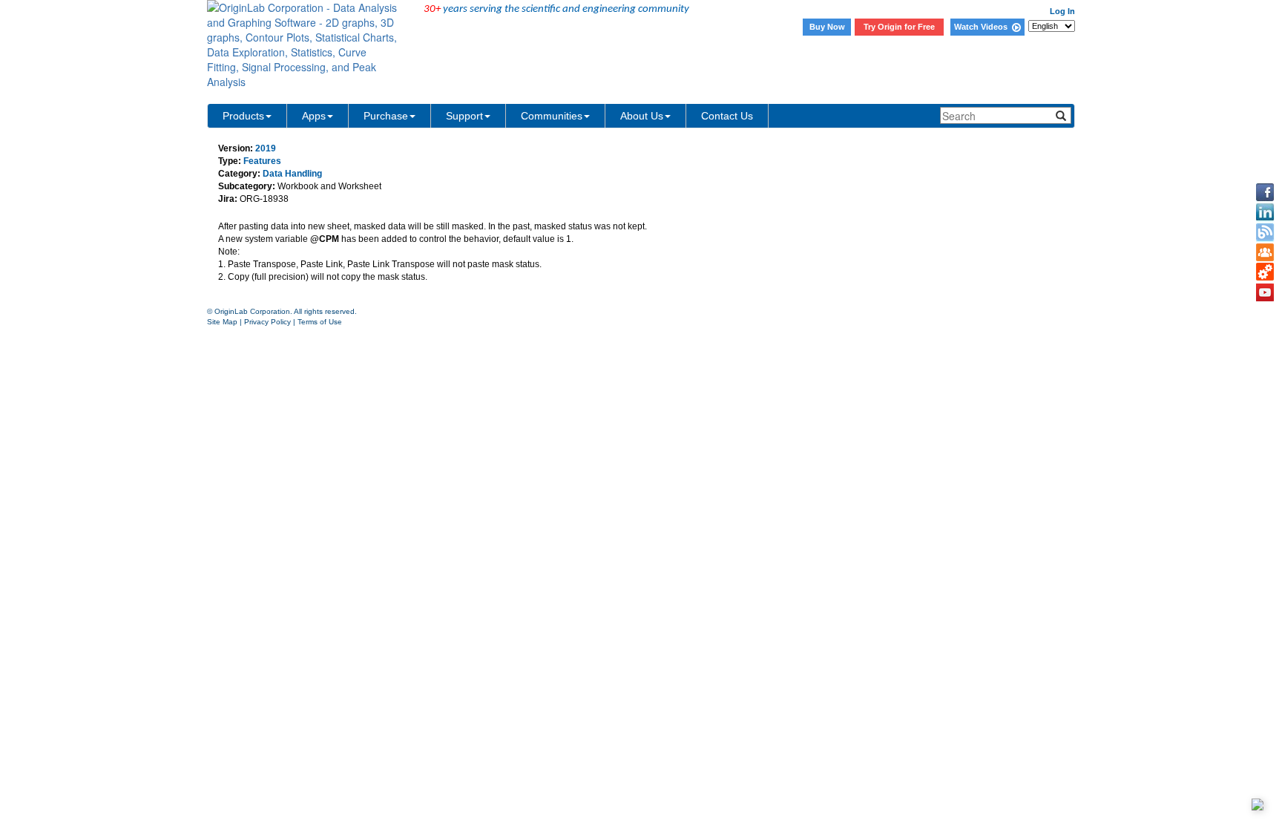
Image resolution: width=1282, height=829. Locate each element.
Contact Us (727, 116)
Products (243, 116)
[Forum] (1265, 252)
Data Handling (292, 173)
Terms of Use (320, 322)
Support (464, 116)
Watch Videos (983, 26)
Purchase (386, 116)
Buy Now (827, 26)
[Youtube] (1265, 292)
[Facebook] (1265, 192)
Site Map (222, 322)
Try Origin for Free (899, 26)
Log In (1062, 11)
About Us (641, 116)
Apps (314, 116)
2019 (265, 148)
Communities (551, 116)
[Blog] (1265, 232)
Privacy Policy (267, 322)
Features (262, 161)
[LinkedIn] (1265, 212)
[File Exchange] (1265, 272)
